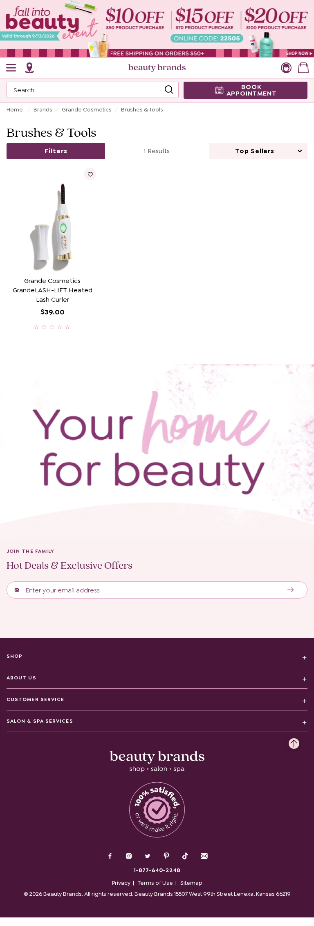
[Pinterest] (166, 857)
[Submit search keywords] (169, 90)
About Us (21, 677)
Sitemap (191, 882)
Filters (56, 151)
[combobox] (93, 90)
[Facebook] (110, 857)
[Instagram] (128, 857)
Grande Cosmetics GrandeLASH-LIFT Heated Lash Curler (52, 290)
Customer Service (35, 699)
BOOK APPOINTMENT (252, 90)
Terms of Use (155, 882)
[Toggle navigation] (11, 68)
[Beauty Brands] (157, 68)
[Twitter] (147, 857)
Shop (14, 656)
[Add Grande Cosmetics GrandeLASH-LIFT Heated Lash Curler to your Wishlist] (90, 174)
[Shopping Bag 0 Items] (303, 68)
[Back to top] (294, 741)
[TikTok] (185, 856)
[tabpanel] (157, 248)
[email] (204, 856)
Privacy (121, 882)
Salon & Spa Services (40, 721)
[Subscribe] (291, 590)
